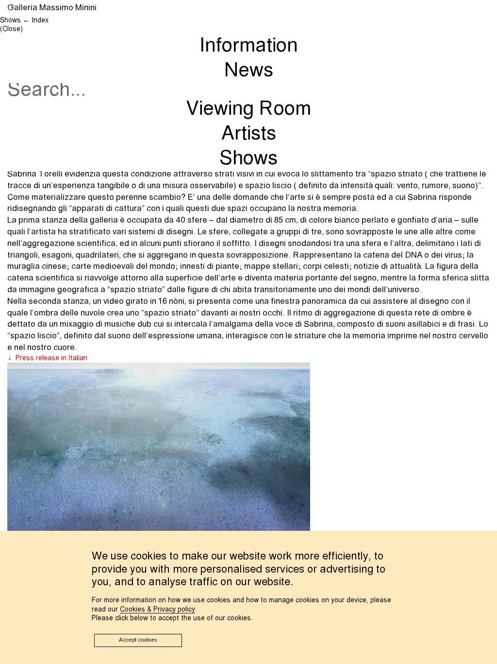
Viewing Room (248, 109)
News (248, 71)
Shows (248, 159)
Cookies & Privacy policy (157, 609)
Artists (248, 134)
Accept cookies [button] (138, 640)
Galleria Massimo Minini (52, 8)
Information (248, 46)
